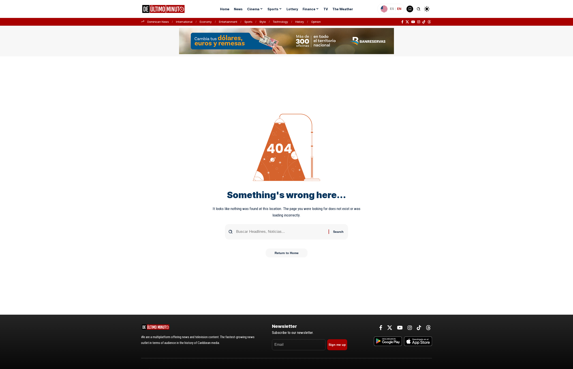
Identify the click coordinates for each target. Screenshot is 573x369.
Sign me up (337, 344)
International (184, 21)
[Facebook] (402, 22)
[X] (407, 22)
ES (392, 9)
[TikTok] (423, 22)
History (299, 21)
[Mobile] (286, 40)
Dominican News (158, 21)
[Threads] (429, 22)
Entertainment (228, 21)
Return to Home (287, 253)
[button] (419, 9)
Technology (280, 21)
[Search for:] (281, 232)
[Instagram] (418, 22)
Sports (248, 21)
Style (262, 21)
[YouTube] (413, 22)
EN (399, 9)
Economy (206, 21)
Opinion (316, 21)
